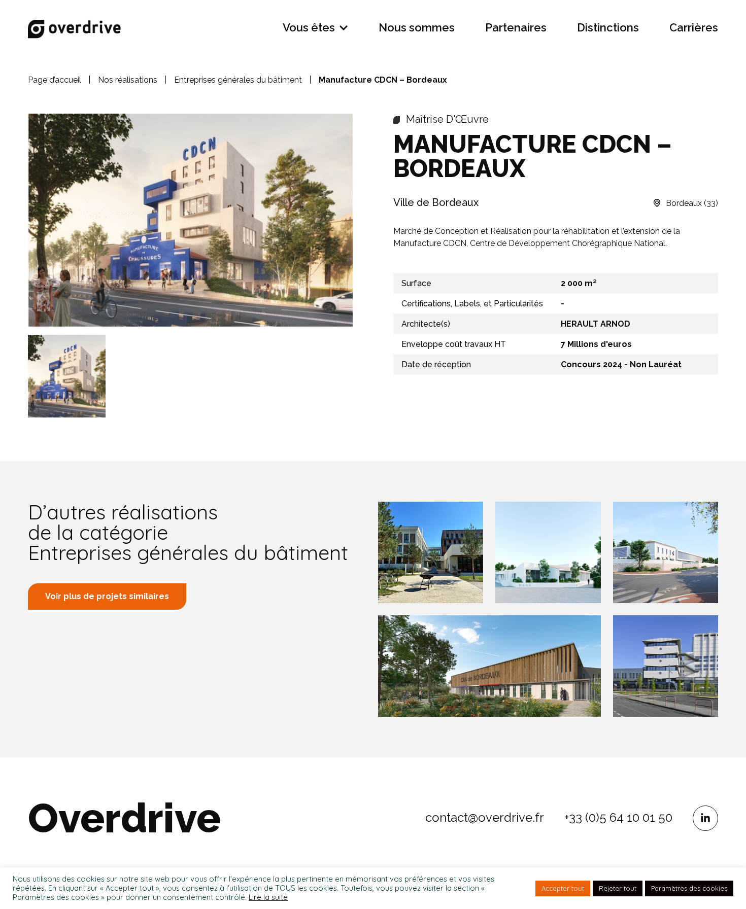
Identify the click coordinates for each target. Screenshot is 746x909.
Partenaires (516, 27)
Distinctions (608, 27)
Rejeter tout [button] (617, 888)
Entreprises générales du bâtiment (238, 80)
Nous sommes (417, 27)
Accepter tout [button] (562, 888)
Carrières (693, 27)
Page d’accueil (54, 80)
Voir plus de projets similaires (107, 596)
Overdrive (124, 818)
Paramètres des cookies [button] (689, 888)
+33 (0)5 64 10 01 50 (618, 817)
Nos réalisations (127, 80)
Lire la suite (268, 897)
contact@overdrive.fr (484, 817)
